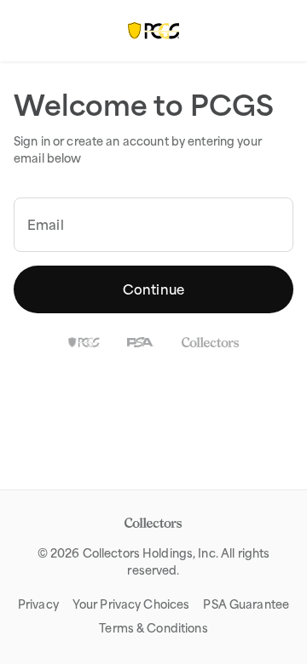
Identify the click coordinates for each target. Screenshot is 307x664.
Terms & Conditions (153, 628)
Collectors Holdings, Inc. (150, 553)
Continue (153, 289)
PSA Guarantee (246, 604)
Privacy (38, 604)
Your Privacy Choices (131, 604)
